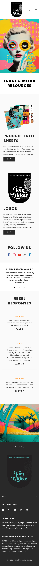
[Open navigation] (3, 10)
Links (4, 496)
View (9, 232)
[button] (14, 287)
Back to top (19, 447)
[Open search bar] (30, 10)
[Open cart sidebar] (36, 10)
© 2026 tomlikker (12, 560)
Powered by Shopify (25, 560)
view (9, 159)
